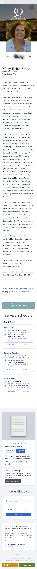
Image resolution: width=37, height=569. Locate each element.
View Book (9, 451)
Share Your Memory (12, 481)
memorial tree (26, 288)
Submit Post (18, 514)
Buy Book (21, 451)
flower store (25, 291)
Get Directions (11, 344)
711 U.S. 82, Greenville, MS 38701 (19, 388)
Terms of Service (24, 560)
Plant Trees (26, 344)
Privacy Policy (13, 560)
